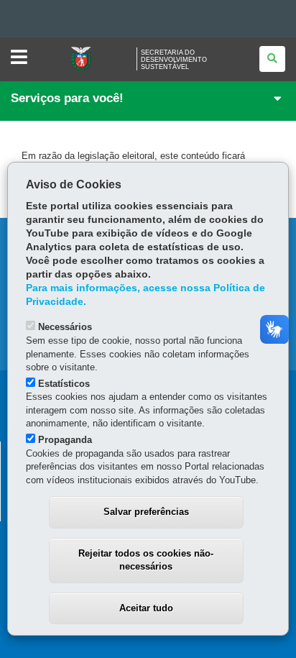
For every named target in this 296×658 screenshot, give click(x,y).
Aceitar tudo (146, 608)
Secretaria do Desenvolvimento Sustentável (174, 59)
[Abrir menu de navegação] (19, 57)
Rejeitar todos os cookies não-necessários (145, 560)
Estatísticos (64, 383)
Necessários (65, 326)
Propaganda (65, 439)
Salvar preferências (146, 511)
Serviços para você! (67, 98)
